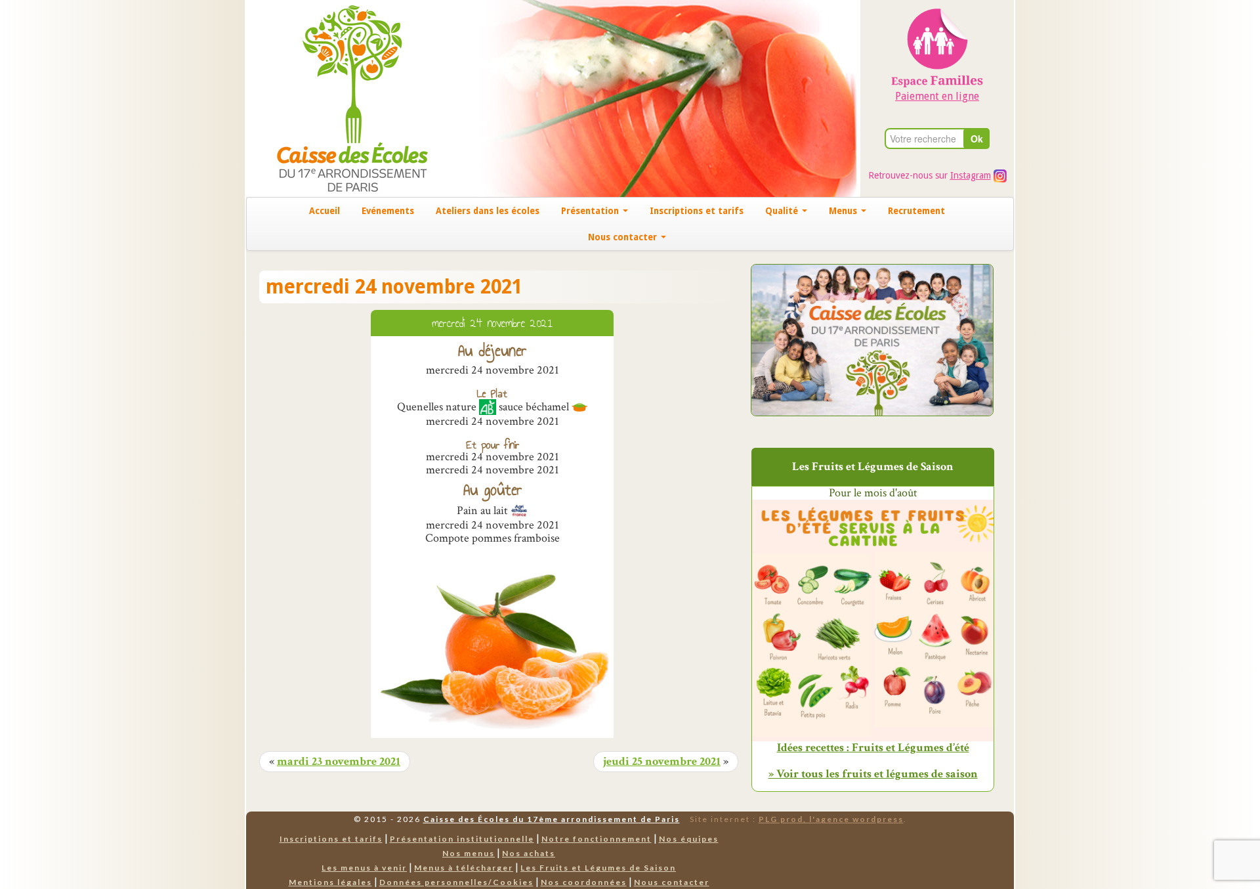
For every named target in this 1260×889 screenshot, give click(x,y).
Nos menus (468, 853)
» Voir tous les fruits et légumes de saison (873, 773)
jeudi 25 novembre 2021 (662, 761)
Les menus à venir (364, 868)
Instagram (970, 175)
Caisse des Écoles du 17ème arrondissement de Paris (551, 819)
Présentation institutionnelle (462, 839)
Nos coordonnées (584, 882)
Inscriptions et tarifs (697, 211)
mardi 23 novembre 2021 (338, 761)
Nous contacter (624, 237)
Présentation (591, 211)
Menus (844, 211)
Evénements (388, 211)
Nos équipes (689, 839)
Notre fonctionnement (596, 839)
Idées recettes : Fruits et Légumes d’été (873, 747)
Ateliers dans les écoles (487, 211)
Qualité (783, 211)
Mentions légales (330, 882)
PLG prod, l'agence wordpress (831, 819)
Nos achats (528, 853)
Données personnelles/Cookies (456, 882)
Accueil (324, 211)
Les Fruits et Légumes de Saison (598, 868)
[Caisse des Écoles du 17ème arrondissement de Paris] (339, 97)
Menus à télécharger (463, 868)
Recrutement (916, 211)
